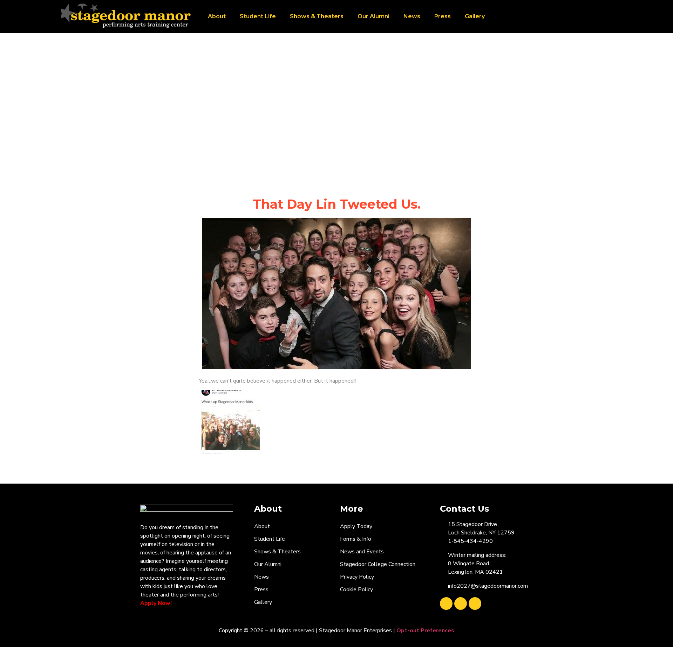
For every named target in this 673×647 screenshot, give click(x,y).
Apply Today (356, 526)
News (411, 16)
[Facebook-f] (446, 603)
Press (442, 16)
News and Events (362, 551)
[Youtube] (460, 603)
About (217, 16)
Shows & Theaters (317, 16)
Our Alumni (373, 16)
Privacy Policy (357, 577)
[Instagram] (475, 603)
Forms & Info (355, 539)
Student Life (258, 16)
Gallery (475, 16)
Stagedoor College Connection (377, 564)
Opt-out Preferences (425, 630)
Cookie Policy (356, 589)
